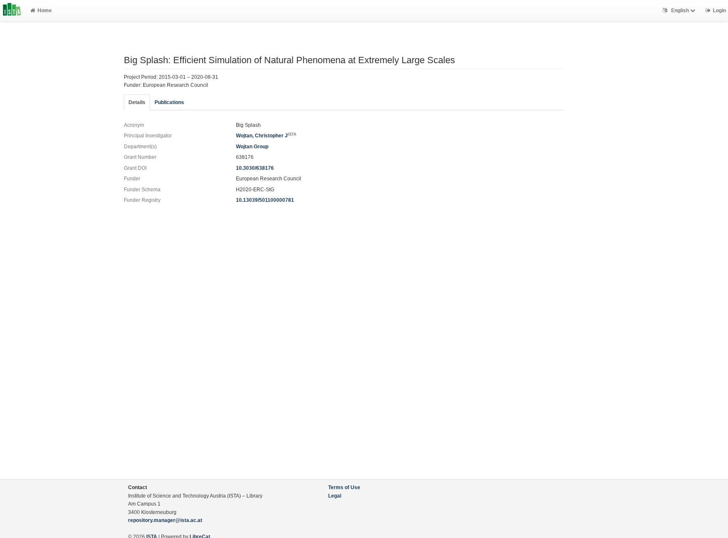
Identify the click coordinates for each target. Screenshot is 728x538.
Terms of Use (344, 487)
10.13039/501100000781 (265, 200)
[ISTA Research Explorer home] (12, 10)
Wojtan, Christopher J (266, 136)
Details (136, 102)
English (680, 10)
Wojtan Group (252, 147)
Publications (169, 102)
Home (44, 10)
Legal (334, 496)
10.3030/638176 (255, 168)
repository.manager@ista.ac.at (165, 520)
